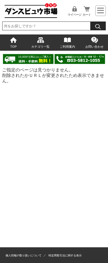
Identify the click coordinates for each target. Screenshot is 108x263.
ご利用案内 (67, 46)
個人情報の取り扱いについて (24, 255)
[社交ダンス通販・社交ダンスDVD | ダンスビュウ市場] (30, 17)
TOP (13, 46)
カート (87, 14)
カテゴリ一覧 (40, 46)
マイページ (74, 14)
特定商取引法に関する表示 (65, 255)
